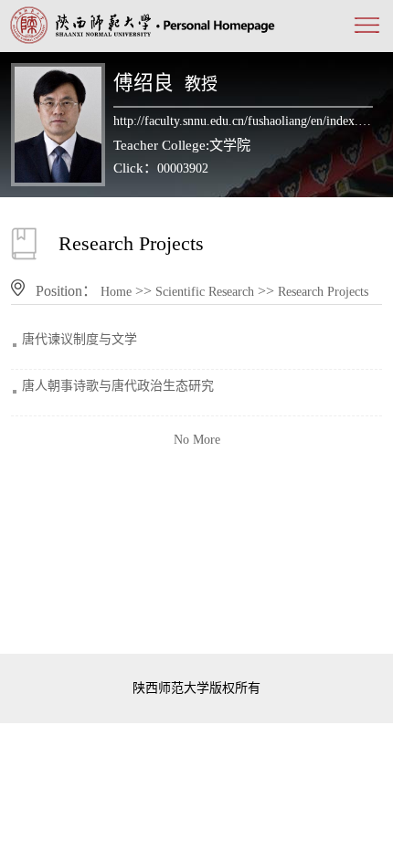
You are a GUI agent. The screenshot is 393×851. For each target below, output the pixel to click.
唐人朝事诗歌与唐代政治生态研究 (118, 386)
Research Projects (323, 292)
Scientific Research (204, 292)
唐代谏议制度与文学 (79, 339)
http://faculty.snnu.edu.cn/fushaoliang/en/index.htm (243, 121)
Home (116, 292)
